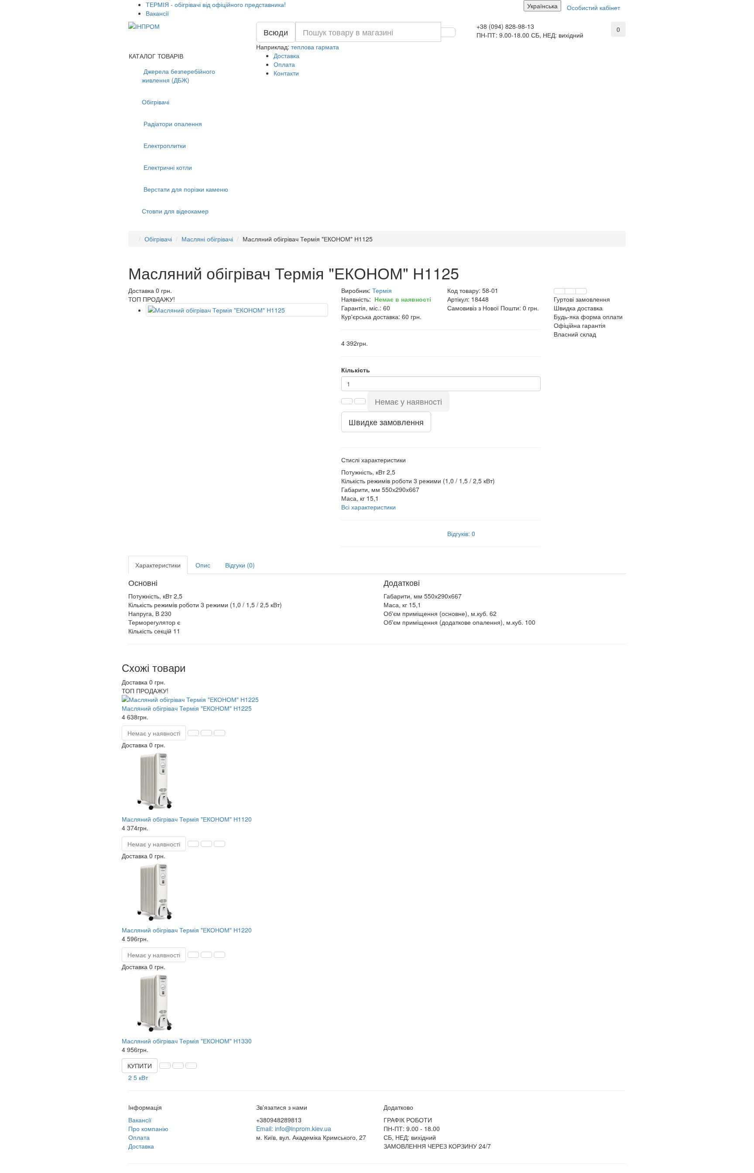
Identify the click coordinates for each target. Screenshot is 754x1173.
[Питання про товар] (559, 291)
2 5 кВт (138, 1077)
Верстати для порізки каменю (185, 189)
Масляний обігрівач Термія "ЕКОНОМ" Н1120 (187, 819)
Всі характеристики (368, 506)
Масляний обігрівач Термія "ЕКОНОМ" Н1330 (187, 1040)
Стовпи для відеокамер (175, 210)
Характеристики (158, 565)
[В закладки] (570, 291)
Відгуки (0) (240, 565)
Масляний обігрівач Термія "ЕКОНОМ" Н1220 (187, 929)
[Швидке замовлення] (193, 733)
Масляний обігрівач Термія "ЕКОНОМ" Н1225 (187, 708)
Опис (202, 565)
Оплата (284, 64)
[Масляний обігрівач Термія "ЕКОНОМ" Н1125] (237, 309)
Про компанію (148, 1128)
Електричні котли (167, 167)
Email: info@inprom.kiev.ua (293, 1128)
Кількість (355, 369)
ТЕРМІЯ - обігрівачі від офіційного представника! (216, 4)
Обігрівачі (155, 101)
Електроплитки (164, 145)
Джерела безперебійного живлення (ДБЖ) (178, 75)
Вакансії (157, 13)
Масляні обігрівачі (207, 238)
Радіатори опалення (172, 123)
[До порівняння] (581, 291)
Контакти (286, 73)
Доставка (286, 55)
